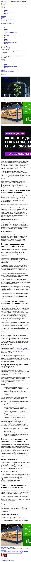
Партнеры (3, 550)
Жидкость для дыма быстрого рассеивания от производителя (14, 349)
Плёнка (6, 10)
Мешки (3, 17)
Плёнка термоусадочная (10, 11)
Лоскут (6, 13)
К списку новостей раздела (11, 99)
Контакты (3, 16)
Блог (2, 6)
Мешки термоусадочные (7, 19)
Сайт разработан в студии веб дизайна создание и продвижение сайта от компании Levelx (14, 552)
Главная (3, 4)
